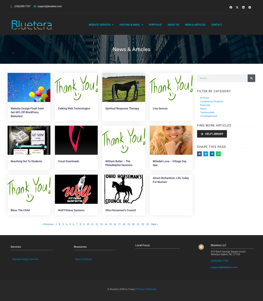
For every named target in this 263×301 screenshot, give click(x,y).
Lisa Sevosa (160, 108)
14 (106, 224)
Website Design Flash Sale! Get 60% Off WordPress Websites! (27, 112)
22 (142, 224)
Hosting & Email (129, 24)
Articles (204, 97)
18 (124, 224)
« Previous (48, 224)
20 (133, 224)
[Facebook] (231, 7)
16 (115, 224)
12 (97, 224)
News (203, 108)
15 (110, 224)
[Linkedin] (243, 7)
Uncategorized (208, 115)
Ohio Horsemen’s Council (120, 210)
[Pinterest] (249, 7)
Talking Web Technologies (74, 108)
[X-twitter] (237, 7)
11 (92, 224)
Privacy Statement (146, 289)
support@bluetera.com (224, 267)
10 (88, 224)
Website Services (100, 24)
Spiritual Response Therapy (122, 108)
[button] (199, 153)
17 (119, 224)
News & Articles (195, 24)
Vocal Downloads (68, 161)
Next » (154, 224)
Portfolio (155, 24)
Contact (216, 24)
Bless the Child (20, 210)
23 (147, 224)
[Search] (251, 78)
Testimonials (207, 112)
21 (138, 224)
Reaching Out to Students (26, 161)
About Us (173, 24)
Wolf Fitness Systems (71, 210)
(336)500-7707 (220, 260)
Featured (205, 105)
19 (128, 224)
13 (101, 224)
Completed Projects (211, 101)
